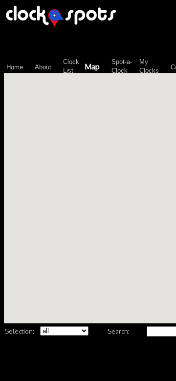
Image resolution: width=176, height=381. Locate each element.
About (43, 67)
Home (14, 67)
